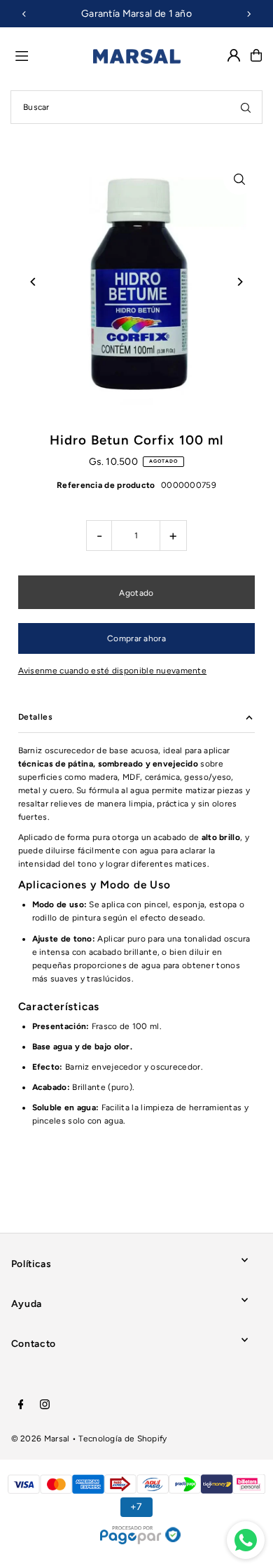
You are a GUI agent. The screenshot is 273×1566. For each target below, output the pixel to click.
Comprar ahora (136, 638)
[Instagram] (45, 1405)
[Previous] (24, 14)
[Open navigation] (48, 54)
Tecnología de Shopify (122, 1438)
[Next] (248, 14)
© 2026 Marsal (40, 1438)
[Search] (245, 107)
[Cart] (256, 55)
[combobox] (136, 107)
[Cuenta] (233, 55)
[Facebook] (21, 1405)
